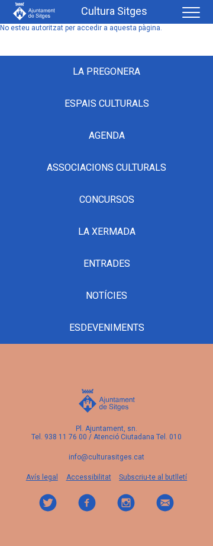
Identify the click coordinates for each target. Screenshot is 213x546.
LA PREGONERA (106, 71)
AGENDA (107, 135)
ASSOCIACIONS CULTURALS (106, 167)
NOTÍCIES (106, 295)
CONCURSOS (106, 199)
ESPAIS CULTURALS (106, 103)
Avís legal (42, 477)
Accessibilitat (88, 477)
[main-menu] (186, 11)
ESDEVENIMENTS (106, 327)
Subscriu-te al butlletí (153, 477)
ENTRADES (106, 263)
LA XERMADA (106, 231)
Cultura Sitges (114, 11)
